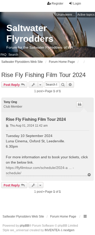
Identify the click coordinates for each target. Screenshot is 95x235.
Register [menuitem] (57, 3)
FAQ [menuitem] (3, 54)
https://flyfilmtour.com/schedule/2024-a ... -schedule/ (40, 170)
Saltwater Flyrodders (29, 33)
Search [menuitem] (13, 54)
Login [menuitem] (77, 3)
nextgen (68, 230)
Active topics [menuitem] (85, 14)
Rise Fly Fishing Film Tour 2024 (43, 74)
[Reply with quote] (79, 104)
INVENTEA (52, 230)
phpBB (24, 225)
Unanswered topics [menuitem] (66, 14)
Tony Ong (10, 102)
